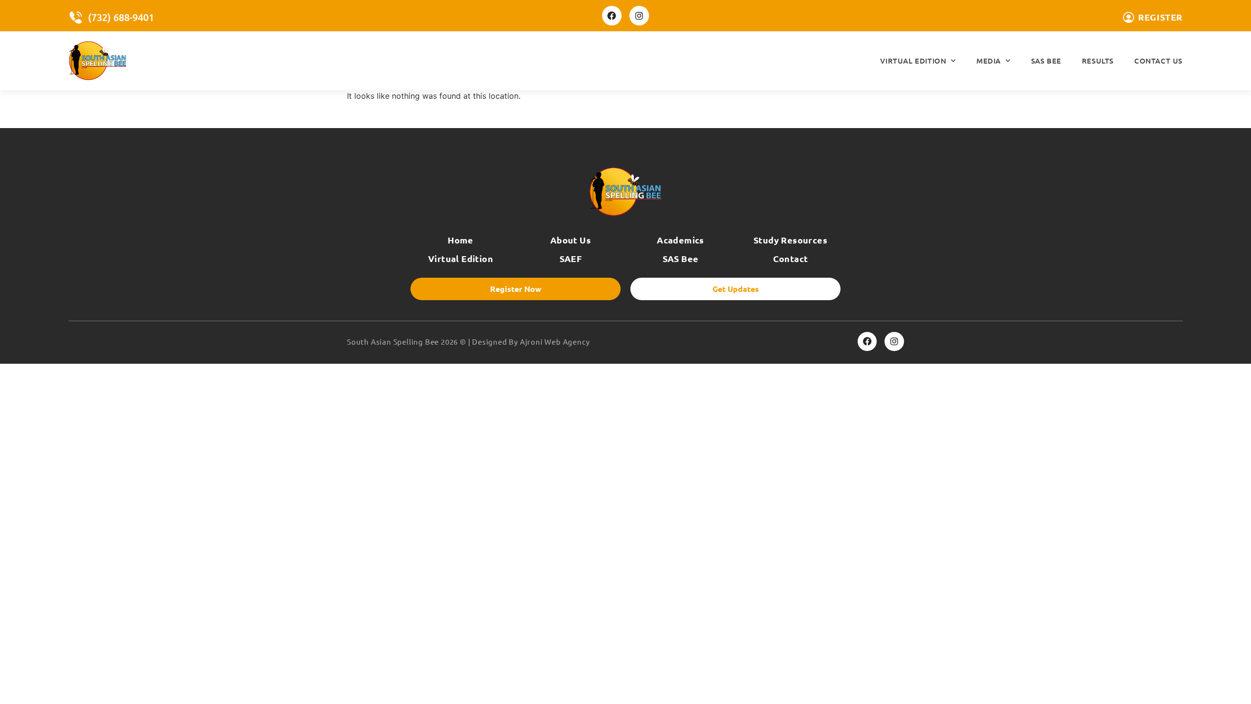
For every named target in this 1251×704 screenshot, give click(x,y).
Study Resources (790, 239)
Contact (790, 258)
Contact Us (1158, 61)
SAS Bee (681, 258)
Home (461, 239)
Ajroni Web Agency (555, 341)
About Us (570, 239)
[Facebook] (612, 15)
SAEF (571, 258)
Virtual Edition (913, 61)
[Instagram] (639, 15)
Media (988, 61)
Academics (680, 239)
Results (1098, 61)
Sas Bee (1046, 61)
